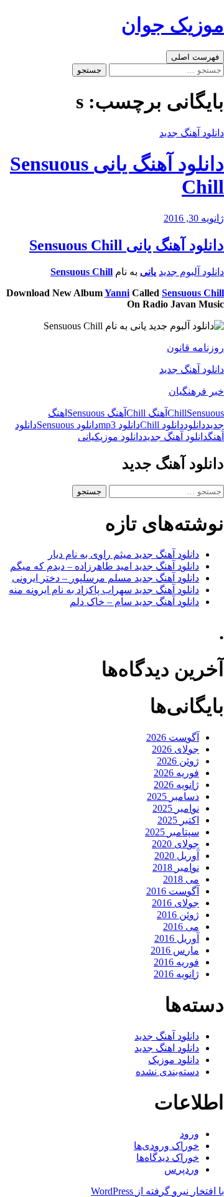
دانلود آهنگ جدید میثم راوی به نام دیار (123, 554)
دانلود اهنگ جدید (166, 1048)
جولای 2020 (175, 843)
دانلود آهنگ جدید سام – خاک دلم (134, 601)
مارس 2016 (175, 950)
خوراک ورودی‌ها (166, 1145)
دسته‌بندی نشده (167, 1071)
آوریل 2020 (176, 855)
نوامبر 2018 (175, 867)
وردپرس (181, 1169)
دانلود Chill (162, 425)
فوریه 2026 (176, 772)
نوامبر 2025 (175, 808)
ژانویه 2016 (176, 974)
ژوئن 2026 (178, 761)
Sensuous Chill (81, 271)
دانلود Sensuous (67, 425)
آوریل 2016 (176, 938)
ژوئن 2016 (178, 914)
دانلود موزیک (118, 436)
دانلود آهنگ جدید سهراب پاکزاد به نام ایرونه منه (104, 589)
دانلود (194, 425)
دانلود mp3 (119, 425)
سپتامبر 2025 (172, 832)
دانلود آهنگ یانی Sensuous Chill (126, 245)
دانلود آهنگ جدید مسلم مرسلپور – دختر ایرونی (105, 578)
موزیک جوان (172, 25)
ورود (189, 1134)
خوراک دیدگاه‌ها (167, 1157)
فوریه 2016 (176, 962)
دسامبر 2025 (173, 796)
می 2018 (181, 879)
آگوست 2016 (172, 891)
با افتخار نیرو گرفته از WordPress (157, 1191)
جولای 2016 (175, 903)
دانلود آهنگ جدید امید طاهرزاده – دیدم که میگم (104, 566)
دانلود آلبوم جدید (191, 271)
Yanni (117, 293)
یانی (148, 271)
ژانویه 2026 (176, 784)
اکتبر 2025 (178, 820)
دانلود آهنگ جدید (191, 133)
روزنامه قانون (195, 347)
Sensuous (205, 413)
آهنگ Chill (146, 413)
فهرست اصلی (195, 57)
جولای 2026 (175, 749)
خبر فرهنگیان (196, 391)
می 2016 (181, 926)
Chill (177, 413)
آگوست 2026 (172, 737)
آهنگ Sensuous (96, 413)
